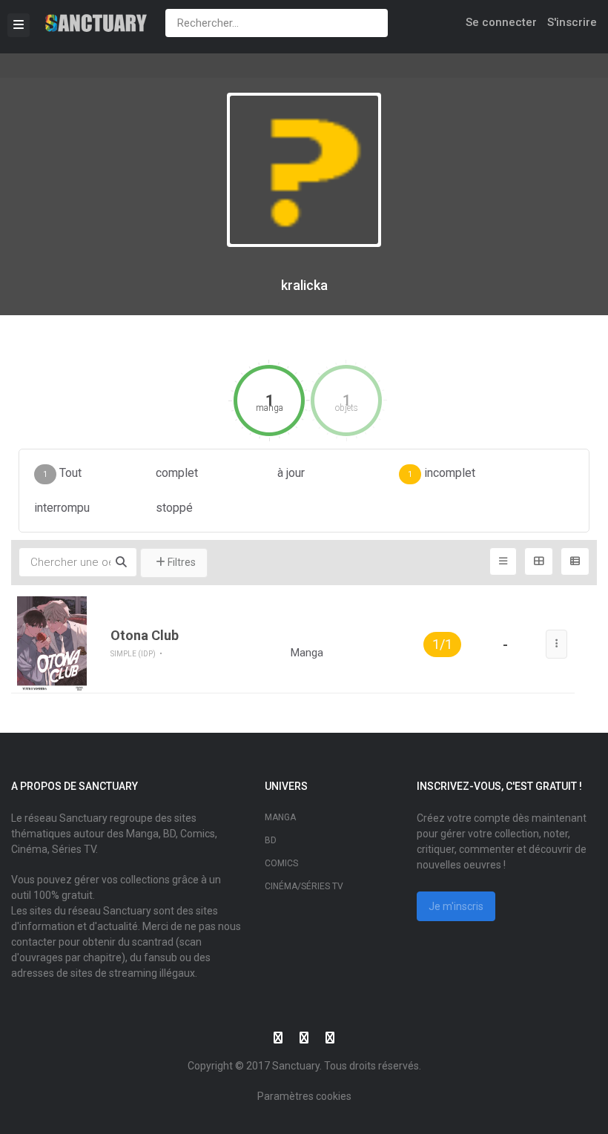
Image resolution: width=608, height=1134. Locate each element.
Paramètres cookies (304, 1096)
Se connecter (501, 22)
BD (271, 840)
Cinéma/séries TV (304, 886)
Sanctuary (296, 1066)
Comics (281, 863)
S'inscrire (572, 22)
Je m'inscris (456, 906)
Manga (280, 817)
